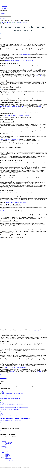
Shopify (39, 106)
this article (12, 371)
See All (1, 391)
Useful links (4, 457)
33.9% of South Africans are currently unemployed (10, 139)
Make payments (8, 443)
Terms (6, 449)
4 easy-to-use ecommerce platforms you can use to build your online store (19, 60)
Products (4, 441)
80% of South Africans (25, 54)
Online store (2, 376)
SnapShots (4, 6)
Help (6, 444)
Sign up (1, 430)
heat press (29, 128)
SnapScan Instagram (9, 459)
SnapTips (4, 7)
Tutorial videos (8, 458)
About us (6, 448)
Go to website (2, 13)
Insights (3, 4)
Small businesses (3, 378)
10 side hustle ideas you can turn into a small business (15, 202)
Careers (6, 447)
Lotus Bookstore (12, 210)
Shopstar (13, 106)
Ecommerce (2, 375)
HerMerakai (39, 371)
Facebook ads (38, 75)
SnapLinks (14, 111)
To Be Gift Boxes (37, 330)
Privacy (6, 450)
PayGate (22, 106)
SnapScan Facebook (9, 460)
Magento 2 (9, 106)
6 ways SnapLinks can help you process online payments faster (17, 115)
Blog (3, 452)
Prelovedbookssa (3, 210)
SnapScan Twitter (8, 461)
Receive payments (8, 442)
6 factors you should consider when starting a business (15, 367)
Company (4, 446)
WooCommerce (3, 106)
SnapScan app (5, 8)
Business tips (2, 374)
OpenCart (17, 106)
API (5, 445)
